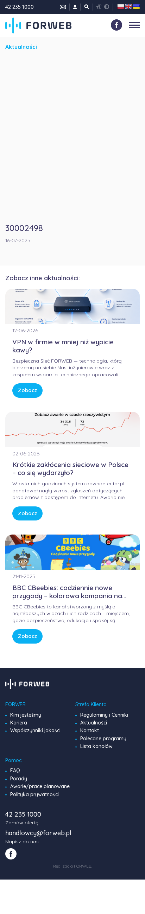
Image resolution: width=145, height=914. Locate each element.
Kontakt (89, 730)
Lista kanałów (96, 746)
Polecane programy (103, 738)
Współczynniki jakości (35, 730)
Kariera (18, 723)
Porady (18, 778)
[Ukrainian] (136, 6)
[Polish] (120, 6)
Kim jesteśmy (25, 715)
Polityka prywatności (34, 794)
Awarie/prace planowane (40, 786)
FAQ (15, 770)
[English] (128, 6)
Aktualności (93, 723)
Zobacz (27, 390)
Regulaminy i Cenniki (104, 715)
